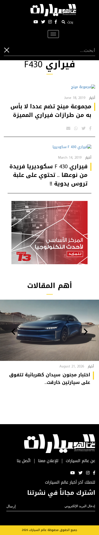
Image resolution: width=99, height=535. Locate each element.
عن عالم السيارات (80, 461)
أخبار (92, 98)
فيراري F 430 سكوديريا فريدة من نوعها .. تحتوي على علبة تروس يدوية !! (48, 175)
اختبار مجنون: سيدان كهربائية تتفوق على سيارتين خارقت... (49, 379)
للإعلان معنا (48, 461)
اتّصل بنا (24, 461)
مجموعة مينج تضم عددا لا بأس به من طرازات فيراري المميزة (50, 110)
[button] (86, 332)
